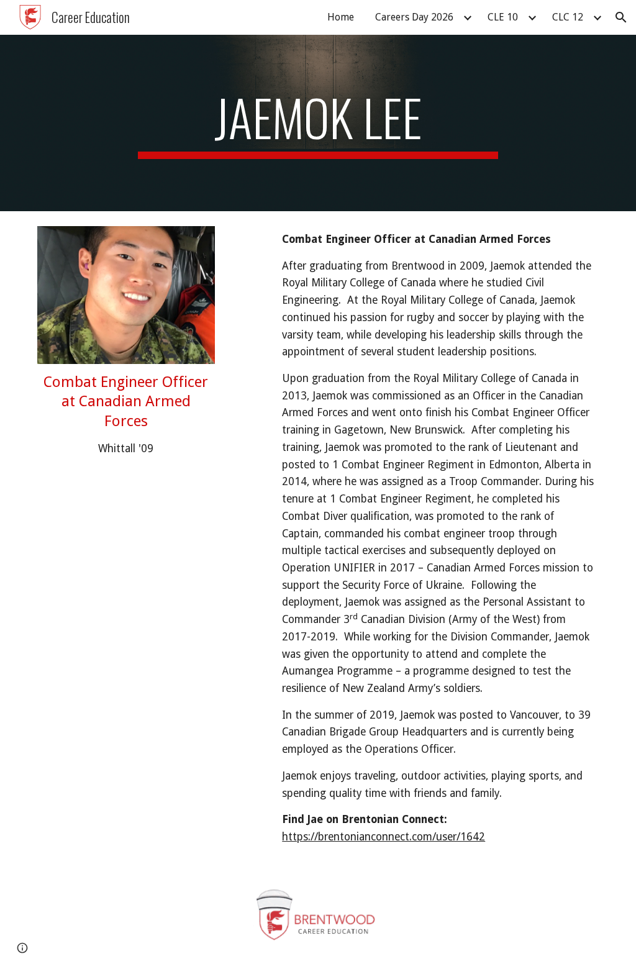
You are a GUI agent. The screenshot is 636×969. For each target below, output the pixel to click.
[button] (621, 17)
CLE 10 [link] (503, 17)
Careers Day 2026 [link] (414, 17)
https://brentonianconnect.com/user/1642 (383, 836)
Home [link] (340, 17)
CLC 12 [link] (567, 17)
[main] (317, 123)
